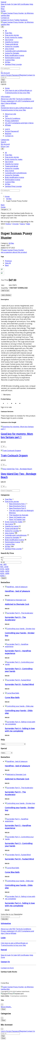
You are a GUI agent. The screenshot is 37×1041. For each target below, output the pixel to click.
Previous (8, 261)
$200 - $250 (4, 571)
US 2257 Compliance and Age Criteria (19, 123)
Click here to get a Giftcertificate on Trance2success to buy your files (18, 91)
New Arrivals (6, 4)
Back (3, 205)
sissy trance (9, 49)
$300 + (3, 576)
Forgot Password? (13, 75)
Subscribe (5, 919)
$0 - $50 (3, 564)
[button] (5, 73)
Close (3, 1009)
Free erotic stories (12, 35)
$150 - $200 (4, 569)
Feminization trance (12, 57)
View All (8, 263)
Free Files (8, 33)
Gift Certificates (23, 4)
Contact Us (5, 18)
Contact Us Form (7, 20)
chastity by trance (11, 42)
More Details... (6, 1007)
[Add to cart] (6, 465)
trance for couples (12, 46)
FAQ (13, 99)
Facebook (24, 20)
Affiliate (13, 103)
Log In (3, 75)
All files (7, 62)
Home (3, 11)
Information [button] (5, 96)
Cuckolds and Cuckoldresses (16, 51)
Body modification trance (14, 55)
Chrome (15, 224)
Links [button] (3, 105)
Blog (2, 9)
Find (3, 80)
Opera (22, 224)
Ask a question (14, 252)
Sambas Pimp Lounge (13, 64)
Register (23, 75)
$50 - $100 (4, 567)
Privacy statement (8, 101)
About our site (6, 99)
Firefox (8, 224)
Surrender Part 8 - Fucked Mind (19, 684)
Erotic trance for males (13, 37)
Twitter (17, 20)
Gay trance (9, 40)
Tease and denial (11, 44)
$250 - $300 (4, 573)
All (2, 27)
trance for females (12, 53)
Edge (28, 224)
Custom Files (10, 60)
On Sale (14, 4)
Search (4, 578)
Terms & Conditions (23, 99)
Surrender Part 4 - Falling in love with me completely (20, 729)
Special (3, 2)
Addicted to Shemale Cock (17, 604)
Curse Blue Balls (12, 697)
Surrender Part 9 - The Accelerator (15, 618)
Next (7, 265)
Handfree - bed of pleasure (17, 591)
